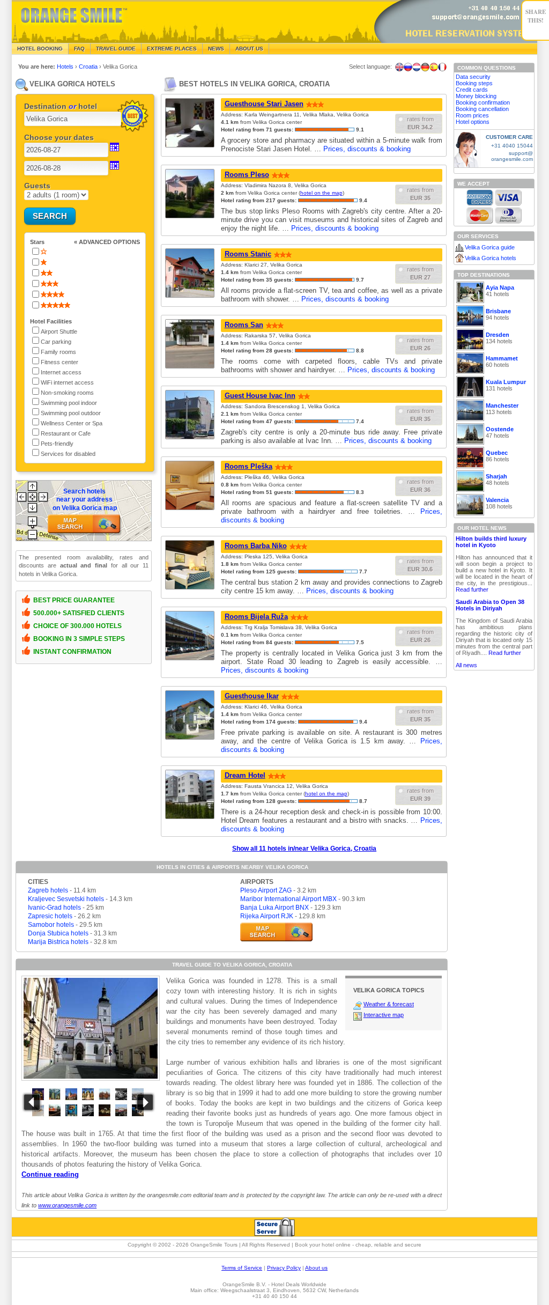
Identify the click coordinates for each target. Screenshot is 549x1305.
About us (316, 1268)
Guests (37, 185)
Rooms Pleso (247, 175)
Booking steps (474, 83)
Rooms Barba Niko (256, 546)
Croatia (89, 66)
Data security (473, 76)
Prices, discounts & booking (367, 149)
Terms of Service (241, 1268)
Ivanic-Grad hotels (54, 907)
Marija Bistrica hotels (58, 942)
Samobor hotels (51, 924)
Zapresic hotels (50, 916)
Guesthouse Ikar (252, 696)
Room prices (472, 115)
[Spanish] (433, 67)
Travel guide (116, 48)
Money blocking (476, 96)
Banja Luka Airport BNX (274, 907)
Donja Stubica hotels (58, 933)
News (216, 48)
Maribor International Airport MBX (288, 899)
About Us (249, 48)
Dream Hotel (245, 775)
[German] (425, 67)
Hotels (66, 66)
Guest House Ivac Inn (260, 396)
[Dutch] (416, 67)
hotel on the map (321, 193)
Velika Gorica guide (490, 247)
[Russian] (408, 67)
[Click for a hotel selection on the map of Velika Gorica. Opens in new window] (276, 932)
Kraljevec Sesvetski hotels (66, 899)
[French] (442, 67)
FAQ (79, 48)
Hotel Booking (40, 48)
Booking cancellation (482, 109)
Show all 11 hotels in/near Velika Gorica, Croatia (304, 848)
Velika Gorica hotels (490, 258)
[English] (399, 67)
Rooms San (244, 325)
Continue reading (50, 1174)
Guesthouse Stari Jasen (264, 104)
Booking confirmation (483, 102)
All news (466, 665)
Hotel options (472, 122)
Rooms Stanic (248, 254)
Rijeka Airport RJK (266, 916)
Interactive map (383, 1015)
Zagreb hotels (48, 890)
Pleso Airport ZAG (266, 890)
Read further (472, 589)
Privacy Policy (284, 1268)
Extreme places (172, 48)
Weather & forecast (388, 1004)
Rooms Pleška (248, 466)
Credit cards (472, 89)
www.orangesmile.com (67, 1205)
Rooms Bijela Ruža (256, 617)
